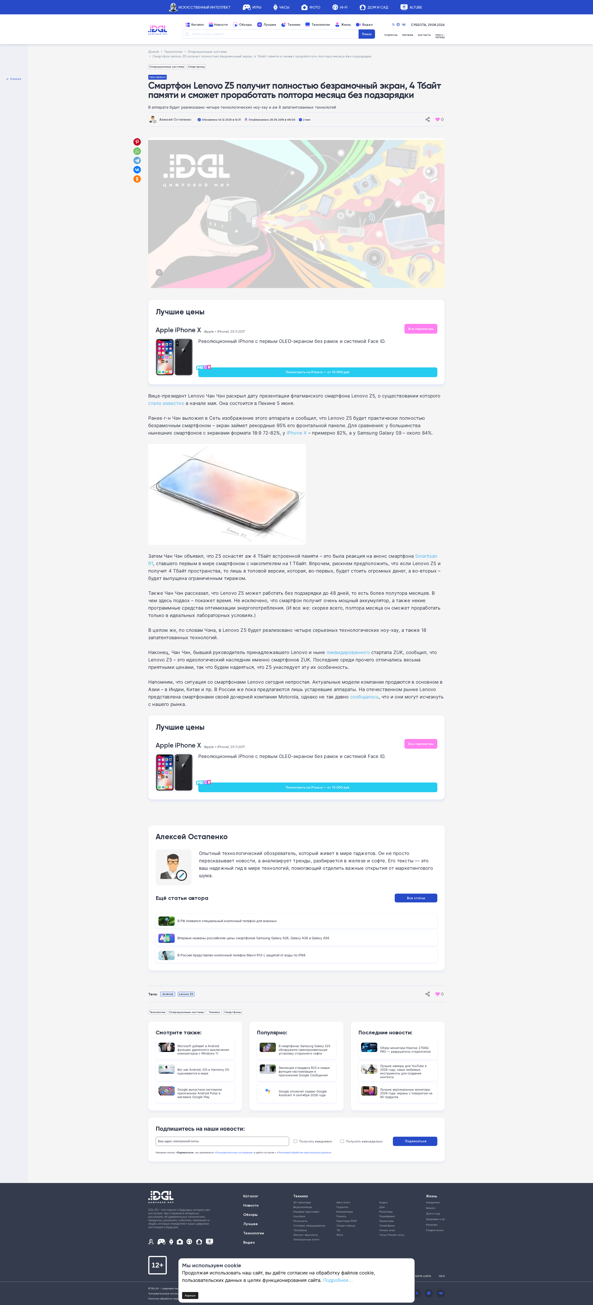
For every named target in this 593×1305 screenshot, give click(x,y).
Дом (382, 1207)
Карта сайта (423, 1276)
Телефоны (300, 1230)
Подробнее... (338, 1280)
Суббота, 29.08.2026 (428, 25)
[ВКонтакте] (137, 169)
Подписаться (415, 1141)
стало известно (166, 403)
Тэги (441, 1276)
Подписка (390, 35)
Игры (256, 7)
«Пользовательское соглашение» (233, 1152)
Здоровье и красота (434, 1219)
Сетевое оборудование (309, 1225)
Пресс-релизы (440, 36)
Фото (314, 7)
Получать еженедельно (364, 1141)
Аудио (383, 1202)
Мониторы (386, 1211)
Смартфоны (196, 66)
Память (341, 1216)
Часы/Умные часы (391, 1234)
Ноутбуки (299, 1216)
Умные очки (387, 1230)
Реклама (407, 35)
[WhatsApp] (137, 151)
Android (167, 994)
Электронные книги (306, 1239)
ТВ (338, 1230)
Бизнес (430, 1208)
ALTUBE (416, 7)
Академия (433, 1202)
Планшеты (300, 1221)
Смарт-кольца (345, 1225)
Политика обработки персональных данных (173, 1298)
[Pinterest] (137, 142)
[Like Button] (437, 119)
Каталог (197, 25)
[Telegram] (398, 24)
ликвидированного (348, 652)
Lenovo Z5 (186, 994)
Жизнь (346, 25)
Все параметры (421, 329)
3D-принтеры (302, 1202)
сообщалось (364, 696)
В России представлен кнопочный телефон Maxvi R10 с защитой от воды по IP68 (241, 955)
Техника (293, 25)
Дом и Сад (378, 7)
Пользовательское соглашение (166, 1293)
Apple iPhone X (178, 330)
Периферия (387, 1216)
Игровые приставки (306, 1211)
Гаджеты (342, 1207)
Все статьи (416, 898)
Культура (432, 1224)
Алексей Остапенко (175, 119)
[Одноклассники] (137, 179)
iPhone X (297, 432)
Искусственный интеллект (204, 7)
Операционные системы (166, 66)
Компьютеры (344, 1211)
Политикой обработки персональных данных (304, 1152)
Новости (221, 25)
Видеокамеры (302, 1207)
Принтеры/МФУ (346, 1221)
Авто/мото (343, 1202)
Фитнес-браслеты (305, 1234)
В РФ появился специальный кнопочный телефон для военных (227, 921)
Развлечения (434, 1230)
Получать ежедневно (315, 1141)
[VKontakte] (404, 24)
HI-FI (343, 7)
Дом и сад (433, 1213)
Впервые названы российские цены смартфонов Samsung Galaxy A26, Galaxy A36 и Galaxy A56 (253, 938)
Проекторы (386, 1221)
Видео (367, 25)
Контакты (424, 35)
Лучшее (269, 25)
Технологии (321, 25)
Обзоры (245, 25)
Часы (284, 7)
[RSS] (393, 24)
